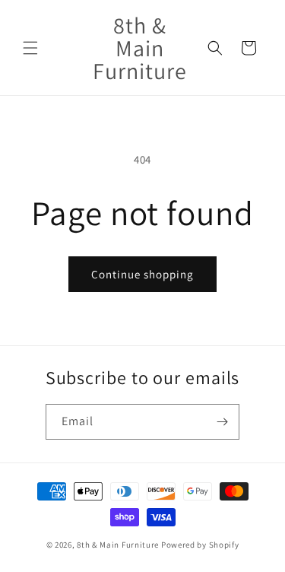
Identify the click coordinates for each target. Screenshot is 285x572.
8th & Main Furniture (118, 544)
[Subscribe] (222, 422)
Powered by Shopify (200, 544)
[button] (30, 48)
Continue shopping (142, 274)
